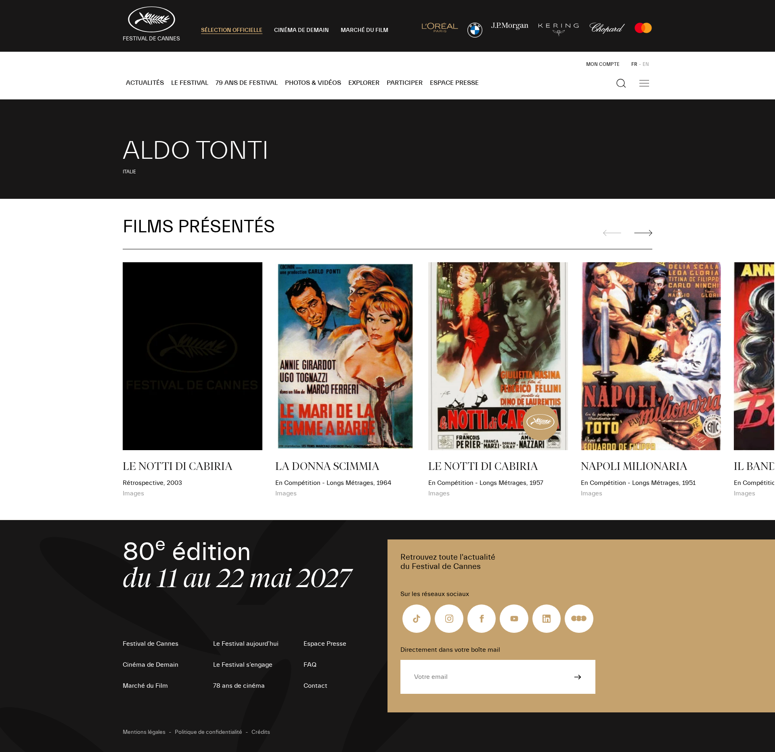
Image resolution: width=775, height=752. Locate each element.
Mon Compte (603, 64)
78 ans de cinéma (239, 685)
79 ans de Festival (247, 82)
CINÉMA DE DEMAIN (301, 30)
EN (646, 64)
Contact (315, 685)
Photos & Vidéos (313, 82)
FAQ (310, 664)
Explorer (363, 82)
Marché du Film (145, 685)
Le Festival (189, 82)
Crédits (260, 732)
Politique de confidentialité (208, 732)
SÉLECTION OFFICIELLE (231, 30)
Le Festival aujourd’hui (246, 643)
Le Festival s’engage (242, 664)
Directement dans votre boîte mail (450, 649)
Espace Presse (454, 82)
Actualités (145, 82)
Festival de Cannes (150, 643)
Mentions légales (144, 732)
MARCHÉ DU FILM (364, 30)
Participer (405, 82)
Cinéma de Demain (150, 664)
